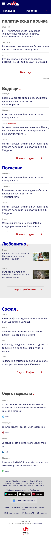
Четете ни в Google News (25, 501)
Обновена (12, 123)
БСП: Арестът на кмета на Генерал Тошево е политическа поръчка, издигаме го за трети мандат (21, 34)
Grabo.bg (39, 483)
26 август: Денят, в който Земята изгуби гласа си (24, 444)
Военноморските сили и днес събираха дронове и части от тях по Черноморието (24, 101)
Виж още (25, 72)
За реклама (15, 507)
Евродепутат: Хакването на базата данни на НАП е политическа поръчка (25, 47)
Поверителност (13, 513)
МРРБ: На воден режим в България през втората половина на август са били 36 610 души (25, 147)
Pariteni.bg (7, 485)
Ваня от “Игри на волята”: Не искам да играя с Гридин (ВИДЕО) (16, 256)
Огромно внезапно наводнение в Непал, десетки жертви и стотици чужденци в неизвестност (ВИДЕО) (25, 130)
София (9, 309)
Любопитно (14, 244)
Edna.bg (15, 485)
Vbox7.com (16, 481)
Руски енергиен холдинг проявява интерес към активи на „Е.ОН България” (25, 60)
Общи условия (37, 523)
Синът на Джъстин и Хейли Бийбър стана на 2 (23, 427)
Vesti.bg (23, 485)
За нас (7, 507)
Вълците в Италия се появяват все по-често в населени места (15, 275)
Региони (31, 10)
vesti (6, 452)
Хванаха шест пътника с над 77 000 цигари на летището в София (22, 333)
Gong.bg (25, 481)
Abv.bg (8, 481)
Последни (9, 10)
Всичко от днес (25, 158)
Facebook (25, 509)
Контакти (42, 507)
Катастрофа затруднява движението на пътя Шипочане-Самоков (24, 320)
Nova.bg (30, 485)
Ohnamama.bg (29, 483)
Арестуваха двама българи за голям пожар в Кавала (22, 116)
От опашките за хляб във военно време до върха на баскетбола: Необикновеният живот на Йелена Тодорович (24, 407)
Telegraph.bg (39, 485)
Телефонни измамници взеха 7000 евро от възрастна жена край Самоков (25, 362)
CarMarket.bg (9, 483)
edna (7, 432)
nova (7, 417)
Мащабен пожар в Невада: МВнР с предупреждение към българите (21, 224)
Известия (43, 513)
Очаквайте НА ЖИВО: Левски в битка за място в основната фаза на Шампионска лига (25, 464)
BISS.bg (19, 483)
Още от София (25, 372)
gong (7, 471)
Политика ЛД (29, 513)
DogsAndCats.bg (36, 481)
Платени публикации (29, 507)
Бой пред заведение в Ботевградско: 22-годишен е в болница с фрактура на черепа (25, 348)
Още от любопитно (25, 289)
